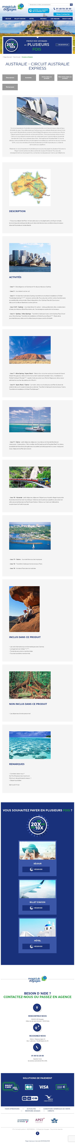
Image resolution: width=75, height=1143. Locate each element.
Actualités (31, 1109)
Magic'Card (66, 18)
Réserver (38, 869)
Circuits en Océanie (27, 57)
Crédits (51, 1111)
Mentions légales (32, 1111)
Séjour (8, 18)
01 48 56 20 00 (63, 9)
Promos (43, 18)
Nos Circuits (16, 57)
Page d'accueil (8, 57)
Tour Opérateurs (12, 1109)
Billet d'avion (19, 18)
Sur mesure (55, 18)
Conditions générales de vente (56, 1109)
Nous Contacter (63, 14)
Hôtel (31, 18)
